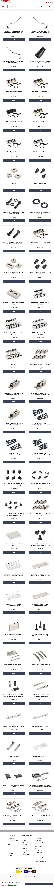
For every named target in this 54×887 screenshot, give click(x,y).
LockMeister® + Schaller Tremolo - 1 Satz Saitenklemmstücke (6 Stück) (14, 484)
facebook (10, 851)
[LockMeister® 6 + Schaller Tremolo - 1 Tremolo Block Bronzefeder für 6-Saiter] (13, 565)
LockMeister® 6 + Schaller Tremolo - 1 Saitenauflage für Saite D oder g (14, 424)
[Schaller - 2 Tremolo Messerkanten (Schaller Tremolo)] (13, 776)
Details (13, 39)
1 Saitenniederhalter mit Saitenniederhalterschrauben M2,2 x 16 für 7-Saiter (40, 725)
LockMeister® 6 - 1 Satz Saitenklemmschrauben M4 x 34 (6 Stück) (13, 454)
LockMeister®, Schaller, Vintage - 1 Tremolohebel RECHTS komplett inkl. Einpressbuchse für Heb (40, 32)
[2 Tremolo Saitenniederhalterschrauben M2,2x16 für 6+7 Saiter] (13, 746)
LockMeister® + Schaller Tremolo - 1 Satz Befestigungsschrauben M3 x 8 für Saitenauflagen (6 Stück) (40, 484)
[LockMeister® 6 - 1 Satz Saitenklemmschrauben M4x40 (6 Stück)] (40, 415)
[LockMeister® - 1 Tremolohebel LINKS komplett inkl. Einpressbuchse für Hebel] (13, 22)
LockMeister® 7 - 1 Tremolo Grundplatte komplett (40, 333)
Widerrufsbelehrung (40, 846)
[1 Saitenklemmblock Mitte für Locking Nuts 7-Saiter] (13, 294)
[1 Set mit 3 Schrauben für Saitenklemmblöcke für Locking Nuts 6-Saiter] (40, 173)
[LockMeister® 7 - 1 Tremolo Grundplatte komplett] (40, 324)
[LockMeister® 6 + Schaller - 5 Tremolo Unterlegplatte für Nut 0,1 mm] (40, 746)
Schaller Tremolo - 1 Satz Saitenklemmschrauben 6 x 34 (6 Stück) (40, 454)
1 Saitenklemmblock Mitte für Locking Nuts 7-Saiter (13, 303)
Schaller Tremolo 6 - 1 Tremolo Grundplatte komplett (13, 363)
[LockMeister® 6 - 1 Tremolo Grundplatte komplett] (40, 294)
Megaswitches (25, 848)
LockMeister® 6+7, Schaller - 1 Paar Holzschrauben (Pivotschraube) (40, 695)
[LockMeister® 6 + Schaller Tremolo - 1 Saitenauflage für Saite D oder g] (13, 415)
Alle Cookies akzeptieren (46, 884)
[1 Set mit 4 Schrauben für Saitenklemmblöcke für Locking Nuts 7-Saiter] (40, 264)
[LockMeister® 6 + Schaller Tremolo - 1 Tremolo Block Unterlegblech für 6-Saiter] (40, 565)
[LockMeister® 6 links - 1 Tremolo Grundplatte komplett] (13, 324)
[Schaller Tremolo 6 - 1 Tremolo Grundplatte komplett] (13, 354)
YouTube (10, 855)
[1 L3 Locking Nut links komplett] (13, 143)
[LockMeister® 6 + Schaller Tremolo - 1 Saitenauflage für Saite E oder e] (13, 384)
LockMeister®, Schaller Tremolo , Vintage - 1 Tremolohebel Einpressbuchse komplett (40, 62)
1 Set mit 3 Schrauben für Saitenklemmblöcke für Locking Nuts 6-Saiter (40, 182)
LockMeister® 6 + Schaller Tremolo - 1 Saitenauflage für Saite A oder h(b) (40, 393)
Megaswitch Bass (26, 850)
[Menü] (3, 6)
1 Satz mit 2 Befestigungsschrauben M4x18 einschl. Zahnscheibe (13, 212)
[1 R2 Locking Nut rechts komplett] (13, 83)
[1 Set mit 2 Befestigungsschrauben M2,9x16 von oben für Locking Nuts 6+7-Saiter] (13, 234)
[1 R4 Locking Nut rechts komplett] (13, 113)
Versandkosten (11, 842)
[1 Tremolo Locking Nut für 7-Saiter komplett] (40, 234)
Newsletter (11, 849)
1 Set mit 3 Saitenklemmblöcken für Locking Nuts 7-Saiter (13, 273)
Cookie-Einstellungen (40, 861)
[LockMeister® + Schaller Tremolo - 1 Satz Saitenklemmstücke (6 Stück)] (13, 475)
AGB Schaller (38, 840)
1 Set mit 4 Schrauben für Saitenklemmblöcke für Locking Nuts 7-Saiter (40, 273)
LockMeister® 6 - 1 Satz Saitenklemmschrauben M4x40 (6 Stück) (40, 424)
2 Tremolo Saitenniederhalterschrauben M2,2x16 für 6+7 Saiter (13, 755)
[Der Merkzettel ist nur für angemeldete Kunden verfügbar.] (44, 6)
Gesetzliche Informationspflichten (40, 857)
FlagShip (24, 840)
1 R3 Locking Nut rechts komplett (40, 91)
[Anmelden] (37, 6)
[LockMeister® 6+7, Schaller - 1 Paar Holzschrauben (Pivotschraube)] (40, 686)
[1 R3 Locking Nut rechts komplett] (40, 83)
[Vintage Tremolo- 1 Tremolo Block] (13, 626)
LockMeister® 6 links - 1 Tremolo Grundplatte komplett (14, 333)
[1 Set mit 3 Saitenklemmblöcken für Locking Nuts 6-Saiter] (13, 173)
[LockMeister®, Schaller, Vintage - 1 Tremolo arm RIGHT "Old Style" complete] (13, 53)
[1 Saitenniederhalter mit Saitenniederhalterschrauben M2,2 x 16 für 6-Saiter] (13, 716)
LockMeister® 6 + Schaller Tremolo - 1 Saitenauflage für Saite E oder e (14, 393)
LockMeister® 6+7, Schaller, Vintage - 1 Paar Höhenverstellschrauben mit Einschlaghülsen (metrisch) (14, 695)
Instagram (10, 853)
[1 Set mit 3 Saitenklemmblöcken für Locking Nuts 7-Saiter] (13, 264)
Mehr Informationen (11, 885)
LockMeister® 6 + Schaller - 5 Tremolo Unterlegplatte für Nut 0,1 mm (40, 755)
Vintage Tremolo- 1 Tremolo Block (13, 634)
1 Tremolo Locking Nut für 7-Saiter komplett (40, 242)
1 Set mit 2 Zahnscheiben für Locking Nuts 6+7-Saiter (40, 212)
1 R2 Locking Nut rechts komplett (14, 91)
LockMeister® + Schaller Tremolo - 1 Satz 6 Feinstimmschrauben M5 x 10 (13, 514)
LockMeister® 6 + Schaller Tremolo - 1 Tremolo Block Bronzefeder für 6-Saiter (13, 574)
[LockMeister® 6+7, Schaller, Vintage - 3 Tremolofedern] (40, 656)
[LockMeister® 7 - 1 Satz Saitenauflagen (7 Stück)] (40, 505)
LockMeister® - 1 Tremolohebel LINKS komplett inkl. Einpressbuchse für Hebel (13, 32)
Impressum (38, 838)
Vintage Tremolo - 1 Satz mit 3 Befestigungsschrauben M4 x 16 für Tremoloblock (40, 635)
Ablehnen (28, 884)
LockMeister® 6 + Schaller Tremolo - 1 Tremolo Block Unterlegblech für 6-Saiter (40, 574)
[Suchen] (31, 6)
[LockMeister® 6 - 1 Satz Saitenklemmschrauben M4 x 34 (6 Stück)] (13, 445)
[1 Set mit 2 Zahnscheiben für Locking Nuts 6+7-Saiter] (40, 203)
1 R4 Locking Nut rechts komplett (14, 121)
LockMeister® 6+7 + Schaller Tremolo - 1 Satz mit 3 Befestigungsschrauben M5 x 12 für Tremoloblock (40, 544)
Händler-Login (11, 838)
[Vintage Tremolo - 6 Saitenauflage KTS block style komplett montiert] (40, 807)
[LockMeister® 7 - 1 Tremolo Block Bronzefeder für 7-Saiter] (13, 595)
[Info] (41, 6)
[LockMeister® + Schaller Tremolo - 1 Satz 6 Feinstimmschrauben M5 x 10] (13, 505)
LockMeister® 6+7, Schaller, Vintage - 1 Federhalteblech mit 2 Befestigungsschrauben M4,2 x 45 (13, 665)
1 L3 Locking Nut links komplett (13, 152)
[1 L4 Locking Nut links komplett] (40, 143)
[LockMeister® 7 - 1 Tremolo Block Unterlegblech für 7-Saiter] (40, 595)
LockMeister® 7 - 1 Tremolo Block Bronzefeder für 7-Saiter (14, 605)
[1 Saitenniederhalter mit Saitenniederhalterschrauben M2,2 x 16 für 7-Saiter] (40, 716)
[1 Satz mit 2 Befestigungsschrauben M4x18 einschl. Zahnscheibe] (13, 203)
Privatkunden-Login (13, 840)
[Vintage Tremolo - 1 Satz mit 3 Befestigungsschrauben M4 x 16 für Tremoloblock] (40, 626)
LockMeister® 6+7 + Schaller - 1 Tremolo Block (13, 544)
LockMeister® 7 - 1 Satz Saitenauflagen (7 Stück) (40, 514)
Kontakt (10, 847)
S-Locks (23, 852)
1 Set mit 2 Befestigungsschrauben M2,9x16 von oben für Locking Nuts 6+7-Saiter (13, 243)
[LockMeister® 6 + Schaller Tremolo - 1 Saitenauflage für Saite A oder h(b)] (40, 384)
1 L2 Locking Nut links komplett (40, 121)
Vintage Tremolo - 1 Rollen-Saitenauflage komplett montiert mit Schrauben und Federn (40, 785)
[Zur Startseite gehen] (13, 1)
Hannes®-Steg (25, 842)
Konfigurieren (36, 884)
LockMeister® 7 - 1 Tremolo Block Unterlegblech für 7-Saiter (40, 605)
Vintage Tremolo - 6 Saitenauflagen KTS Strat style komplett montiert (14, 816)
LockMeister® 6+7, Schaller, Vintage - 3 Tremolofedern (40, 665)
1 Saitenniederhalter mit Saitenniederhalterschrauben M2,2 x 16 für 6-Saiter (13, 725)
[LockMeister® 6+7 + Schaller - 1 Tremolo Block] (13, 535)
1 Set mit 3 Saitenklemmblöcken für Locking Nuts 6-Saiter (13, 182)
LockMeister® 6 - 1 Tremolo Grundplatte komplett (40, 303)
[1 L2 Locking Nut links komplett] (40, 113)
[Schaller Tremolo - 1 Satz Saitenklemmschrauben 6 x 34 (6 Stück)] (40, 445)
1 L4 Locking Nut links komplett (40, 152)
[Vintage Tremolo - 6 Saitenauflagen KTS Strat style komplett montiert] (13, 807)
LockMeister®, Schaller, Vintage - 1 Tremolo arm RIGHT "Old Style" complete (13, 62)
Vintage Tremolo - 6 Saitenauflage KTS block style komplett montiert (40, 816)
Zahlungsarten (11, 844)
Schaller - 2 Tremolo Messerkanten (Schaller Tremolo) (13, 785)
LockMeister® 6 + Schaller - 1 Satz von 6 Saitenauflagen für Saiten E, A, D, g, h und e (40, 363)
